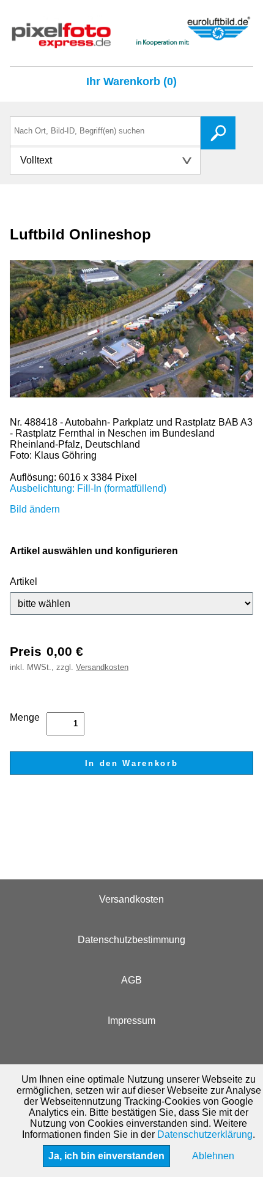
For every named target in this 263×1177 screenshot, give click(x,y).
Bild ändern (35, 509)
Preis (26, 651)
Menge (25, 717)
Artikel (23, 581)
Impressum (131, 1020)
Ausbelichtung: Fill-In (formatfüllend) (88, 488)
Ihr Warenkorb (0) (131, 81)
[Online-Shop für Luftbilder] (131, 42)
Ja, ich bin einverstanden (106, 1156)
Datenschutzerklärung (205, 1134)
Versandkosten (102, 667)
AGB (131, 980)
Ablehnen (213, 1156)
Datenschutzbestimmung (131, 939)
